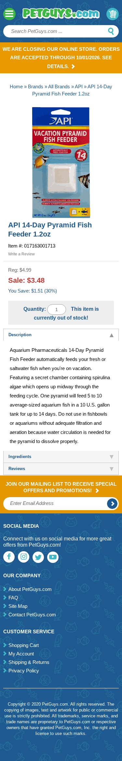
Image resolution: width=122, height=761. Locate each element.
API (79, 86)
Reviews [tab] (16, 468)
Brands (35, 86)
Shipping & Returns (28, 662)
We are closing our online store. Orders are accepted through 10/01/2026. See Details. (61, 57)
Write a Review (21, 254)
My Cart (112, 14)
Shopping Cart (23, 645)
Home (16, 86)
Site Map (17, 606)
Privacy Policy (23, 670)
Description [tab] (20, 334)
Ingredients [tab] (19, 456)
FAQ (13, 597)
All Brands (59, 86)
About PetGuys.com (30, 589)
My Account (21, 653)
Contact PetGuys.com (32, 614)
